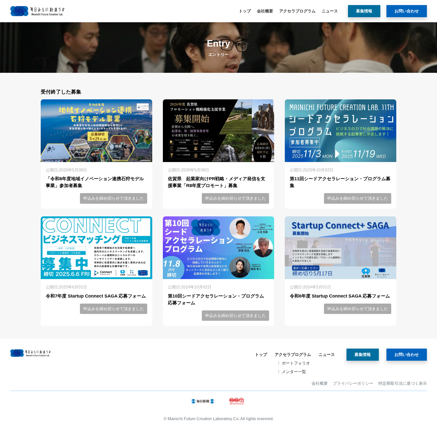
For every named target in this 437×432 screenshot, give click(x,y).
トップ (245, 11)
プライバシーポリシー (353, 383)
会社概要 (265, 11)
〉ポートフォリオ (294, 363)
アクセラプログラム (297, 11)
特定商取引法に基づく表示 (402, 383)
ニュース (330, 11)
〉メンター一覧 (292, 372)
